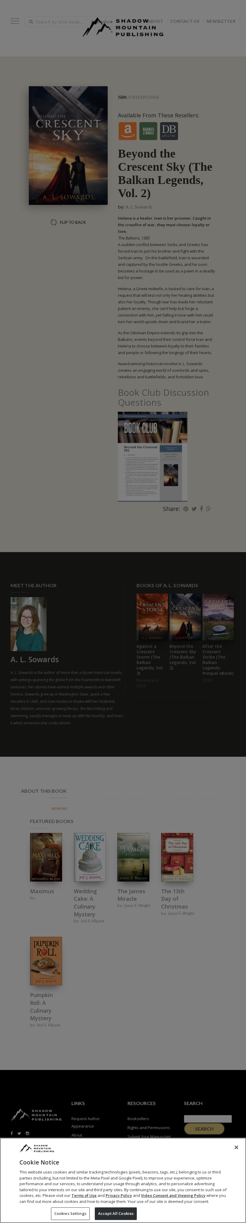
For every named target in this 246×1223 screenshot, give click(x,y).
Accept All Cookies (116, 1213)
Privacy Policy (119, 1195)
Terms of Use (84, 1195)
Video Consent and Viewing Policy (173, 1195)
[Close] (236, 1147)
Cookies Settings (70, 1213)
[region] (123, 1180)
